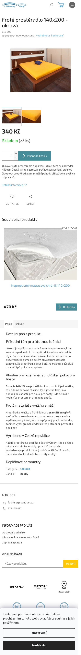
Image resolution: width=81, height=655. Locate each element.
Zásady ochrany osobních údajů (20, 538)
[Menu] (72, 5)
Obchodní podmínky (14, 533)
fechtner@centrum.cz (21, 503)
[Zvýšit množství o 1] (16, 153)
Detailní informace (12, 185)
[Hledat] (51, 5)
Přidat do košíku (37, 155)
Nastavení (39, 633)
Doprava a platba (12, 543)
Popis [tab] (8, 324)
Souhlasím (39, 645)
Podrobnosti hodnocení (50, 36)
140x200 (25, 469)
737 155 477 (14, 509)
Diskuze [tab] (19, 324)
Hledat (71, 563)
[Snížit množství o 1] (16, 158)
